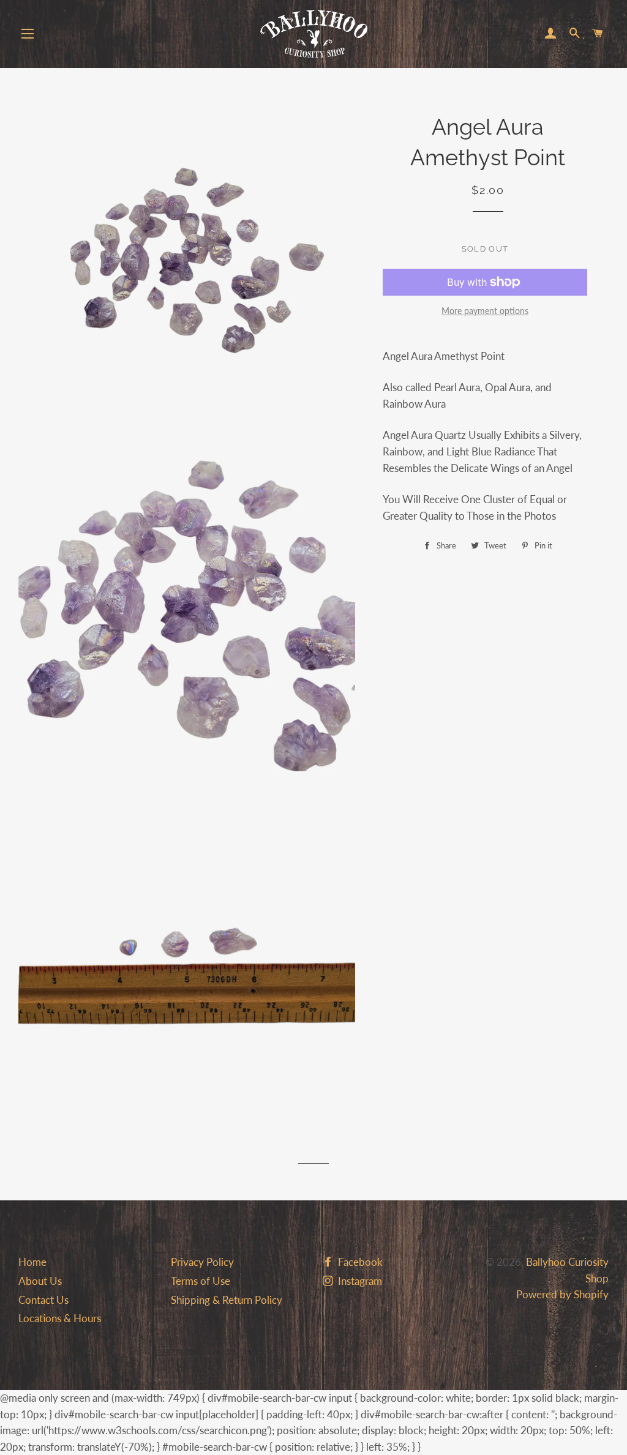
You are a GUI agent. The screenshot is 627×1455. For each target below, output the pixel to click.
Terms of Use (200, 1280)
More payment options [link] (484, 310)
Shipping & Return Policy (226, 1299)
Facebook (359, 1261)
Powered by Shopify (562, 1294)
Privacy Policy (202, 1261)
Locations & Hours (59, 1318)
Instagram (359, 1280)
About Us (40, 1280)
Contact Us (43, 1299)
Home (32, 1261)
